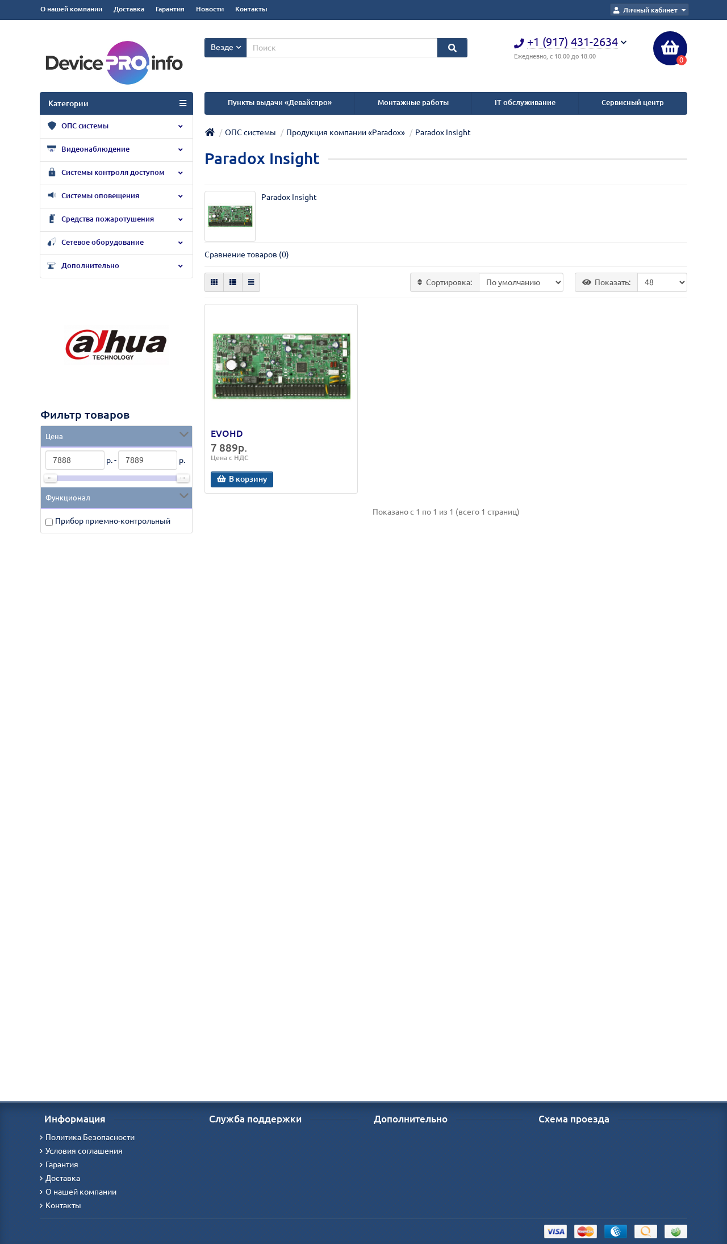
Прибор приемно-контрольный (112, 520)
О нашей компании (71, 8)
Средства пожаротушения (107, 219)
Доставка (129, 8)
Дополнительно (89, 265)
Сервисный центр (632, 102)
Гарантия (170, 8)
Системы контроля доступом (112, 172)
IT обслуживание (525, 102)
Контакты (251, 8)
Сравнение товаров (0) (246, 254)
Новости (210, 8)
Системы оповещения (99, 195)
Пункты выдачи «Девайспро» (280, 102)
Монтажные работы (413, 102)
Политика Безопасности (90, 1137)
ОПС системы (84, 126)
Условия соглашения (84, 1150)
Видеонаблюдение (94, 149)
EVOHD (227, 433)
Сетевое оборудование (102, 242)
